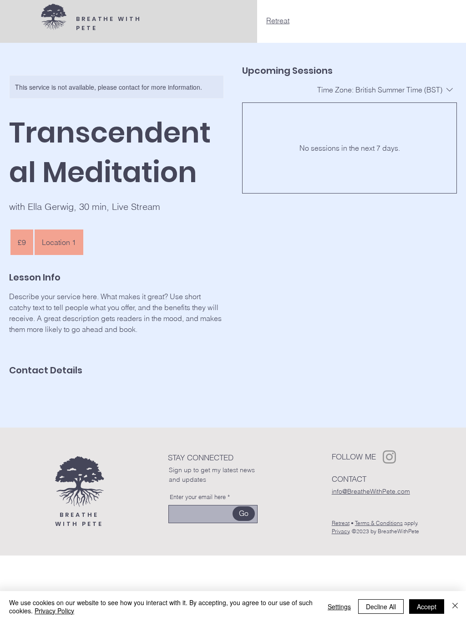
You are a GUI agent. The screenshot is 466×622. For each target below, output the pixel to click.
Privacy (341, 531)
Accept (426, 606)
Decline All (381, 606)
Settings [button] (339, 606)
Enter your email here (198, 497)
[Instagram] (389, 457)
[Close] (455, 606)
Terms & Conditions (379, 523)
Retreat (277, 20)
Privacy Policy (54, 610)
